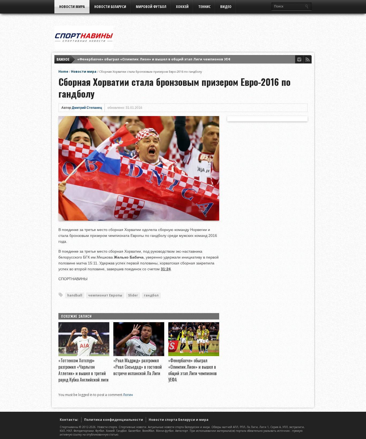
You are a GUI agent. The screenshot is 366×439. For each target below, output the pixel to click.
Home (63, 71)
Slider (133, 295)
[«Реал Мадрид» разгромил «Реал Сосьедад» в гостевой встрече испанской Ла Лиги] (138, 355)
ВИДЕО (225, 6)
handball (74, 295)
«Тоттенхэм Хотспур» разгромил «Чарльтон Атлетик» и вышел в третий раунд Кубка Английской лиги (83, 370)
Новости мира (72, 6)
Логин (128, 394)
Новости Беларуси (110, 6)
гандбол (151, 295)
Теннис (204, 6)
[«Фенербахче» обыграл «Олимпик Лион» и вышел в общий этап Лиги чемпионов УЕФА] (193, 355)
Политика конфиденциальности (113, 419)
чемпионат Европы (105, 295)
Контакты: (69, 419)
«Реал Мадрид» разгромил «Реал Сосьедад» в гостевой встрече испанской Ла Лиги (137, 366)
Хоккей (182, 6)
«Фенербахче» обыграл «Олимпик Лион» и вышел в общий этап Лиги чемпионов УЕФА (155, 59)
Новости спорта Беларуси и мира (178, 419)
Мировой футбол (151, 6)
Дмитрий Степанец (87, 108)
